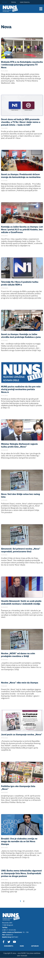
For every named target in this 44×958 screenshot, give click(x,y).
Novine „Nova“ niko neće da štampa (19, 682)
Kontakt (4, 2)
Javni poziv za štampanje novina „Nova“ (21, 734)
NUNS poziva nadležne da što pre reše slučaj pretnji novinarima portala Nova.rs (21, 389)
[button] (38, 9)
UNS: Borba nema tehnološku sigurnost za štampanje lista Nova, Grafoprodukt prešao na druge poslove (21, 873)
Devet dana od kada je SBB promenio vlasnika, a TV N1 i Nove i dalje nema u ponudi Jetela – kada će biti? (20, 122)
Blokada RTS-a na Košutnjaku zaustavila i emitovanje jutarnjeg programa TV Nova (22, 65)
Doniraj (13, 2)
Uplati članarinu (25, 2)
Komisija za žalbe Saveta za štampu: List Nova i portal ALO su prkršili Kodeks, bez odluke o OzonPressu (22, 229)
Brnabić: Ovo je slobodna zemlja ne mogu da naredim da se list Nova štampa (19, 841)
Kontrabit (24, 956)
